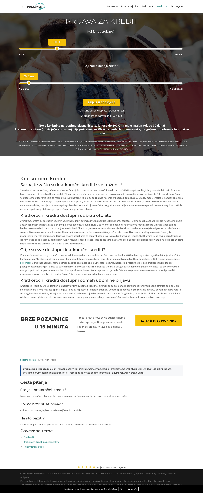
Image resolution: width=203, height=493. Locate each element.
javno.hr (91, 484)
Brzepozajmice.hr (33, 473)
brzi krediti (25, 262)
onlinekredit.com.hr (31, 484)
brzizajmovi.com (133, 481)
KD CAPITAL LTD (95, 473)
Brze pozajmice (129, 6)
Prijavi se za (101, 102)
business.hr (58, 481)
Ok (121, 489)
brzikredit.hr (173, 484)
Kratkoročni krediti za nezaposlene (41, 441)
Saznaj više (132, 489)
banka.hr (44, 481)
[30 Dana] (29, 83)
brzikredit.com (100, 481)
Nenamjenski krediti (33, 446)
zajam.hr (117, 481)
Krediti (160, 6)
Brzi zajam (177, 6)
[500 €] (57, 49)
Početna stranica (28, 359)
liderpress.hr (105, 484)
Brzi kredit (147, 6)
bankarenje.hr (76, 484)
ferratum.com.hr (134, 484)
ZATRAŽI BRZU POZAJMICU (159, 320)
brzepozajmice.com (79, 481)
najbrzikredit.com (55, 484)
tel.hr (149, 481)
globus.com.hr (155, 484)
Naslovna (112, 6)
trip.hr (119, 484)
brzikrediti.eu (162, 481)
